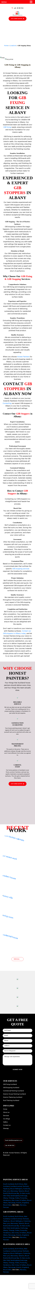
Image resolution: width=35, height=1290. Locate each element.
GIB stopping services (20, 569)
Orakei (17, 1198)
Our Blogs (6, 1119)
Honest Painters (23, 356)
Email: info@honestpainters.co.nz (13, 1140)
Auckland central (16, 1186)
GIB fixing (7, 127)
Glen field (6, 1195)
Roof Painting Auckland (11, 1100)
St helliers (23, 1200)
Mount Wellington (16, 1188)
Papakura (6, 1188)
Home (6, 45)
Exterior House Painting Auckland (14, 1094)
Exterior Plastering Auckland (12, 1097)
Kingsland (25, 1202)
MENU (4, 2)
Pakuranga (11, 1202)
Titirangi (11, 1198)
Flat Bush (26, 1186)
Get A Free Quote (16, 18)
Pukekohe (26, 1188)
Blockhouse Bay (13, 1193)
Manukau (23, 1205)
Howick (18, 1202)
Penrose (6, 1207)
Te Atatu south (25, 1193)
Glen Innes (15, 1200)
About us (6, 1112)
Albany (5, 1198)
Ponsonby (23, 1198)
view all (17, 959)
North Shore (19, 1184)
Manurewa (14, 1191)
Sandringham (14, 1195)
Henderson (7, 1200)
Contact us (6, 1125)
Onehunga (23, 1195)
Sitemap (6, 1128)
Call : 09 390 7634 (18, 8)
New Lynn (6, 1191)
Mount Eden (7, 1205)
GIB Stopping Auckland (11, 1087)
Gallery (5, 1122)
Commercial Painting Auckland (13, 1091)
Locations (13, 45)
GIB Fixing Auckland (10, 1084)
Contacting (7, 403)
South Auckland (8, 1184)
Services (6, 1115)
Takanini (21, 1191)
